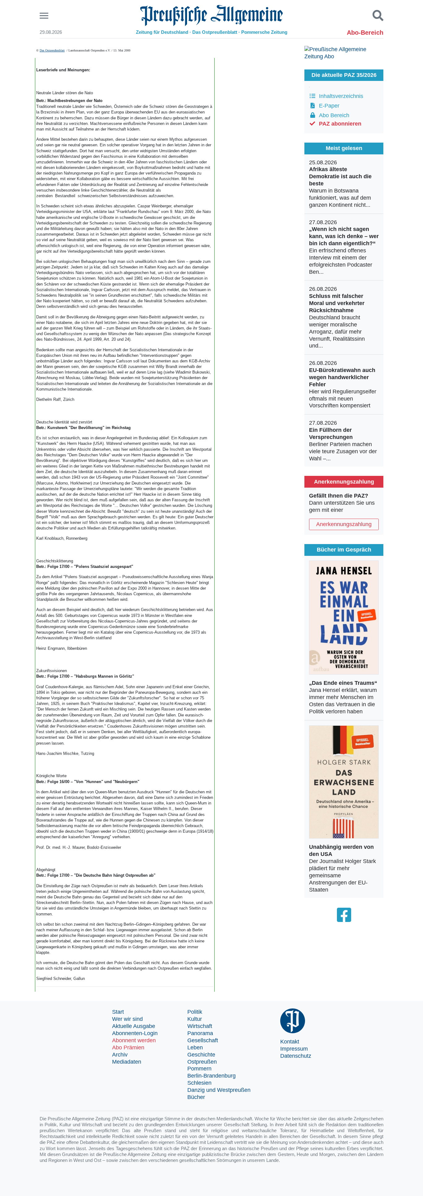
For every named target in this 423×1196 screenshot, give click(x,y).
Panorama (200, 1033)
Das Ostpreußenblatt (52, 50)
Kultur (194, 1019)
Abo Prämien (128, 1047)
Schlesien (199, 1083)
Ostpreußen (202, 1062)
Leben (195, 1047)
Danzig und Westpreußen (219, 1090)
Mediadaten (126, 1062)
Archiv (120, 1055)
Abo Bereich (332, 115)
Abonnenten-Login (135, 1033)
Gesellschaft (202, 1040)
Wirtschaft (199, 1026)
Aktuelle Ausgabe (133, 1026)
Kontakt (289, 1042)
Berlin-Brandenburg (211, 1076)
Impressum (294, 1049)
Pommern (199, 1068)
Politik (194, 1012)
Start (118, 1012)
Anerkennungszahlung (344, 524)
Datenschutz (295, 1056)
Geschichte (201, 1055)
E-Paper (327, 106)
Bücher (196, 1097)
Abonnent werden (134, 1040)
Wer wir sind (127, 1019)
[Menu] (45, 16)
